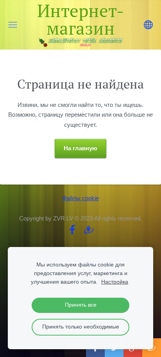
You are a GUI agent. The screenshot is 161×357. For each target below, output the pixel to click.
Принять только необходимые (80, 327)
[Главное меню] (12, 25)
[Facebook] (72, 229)
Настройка (114, 282)
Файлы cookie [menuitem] (80, 198)
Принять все (81, 305)
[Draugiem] (88, 229)
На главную (80, 148)
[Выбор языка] (148, 25)
